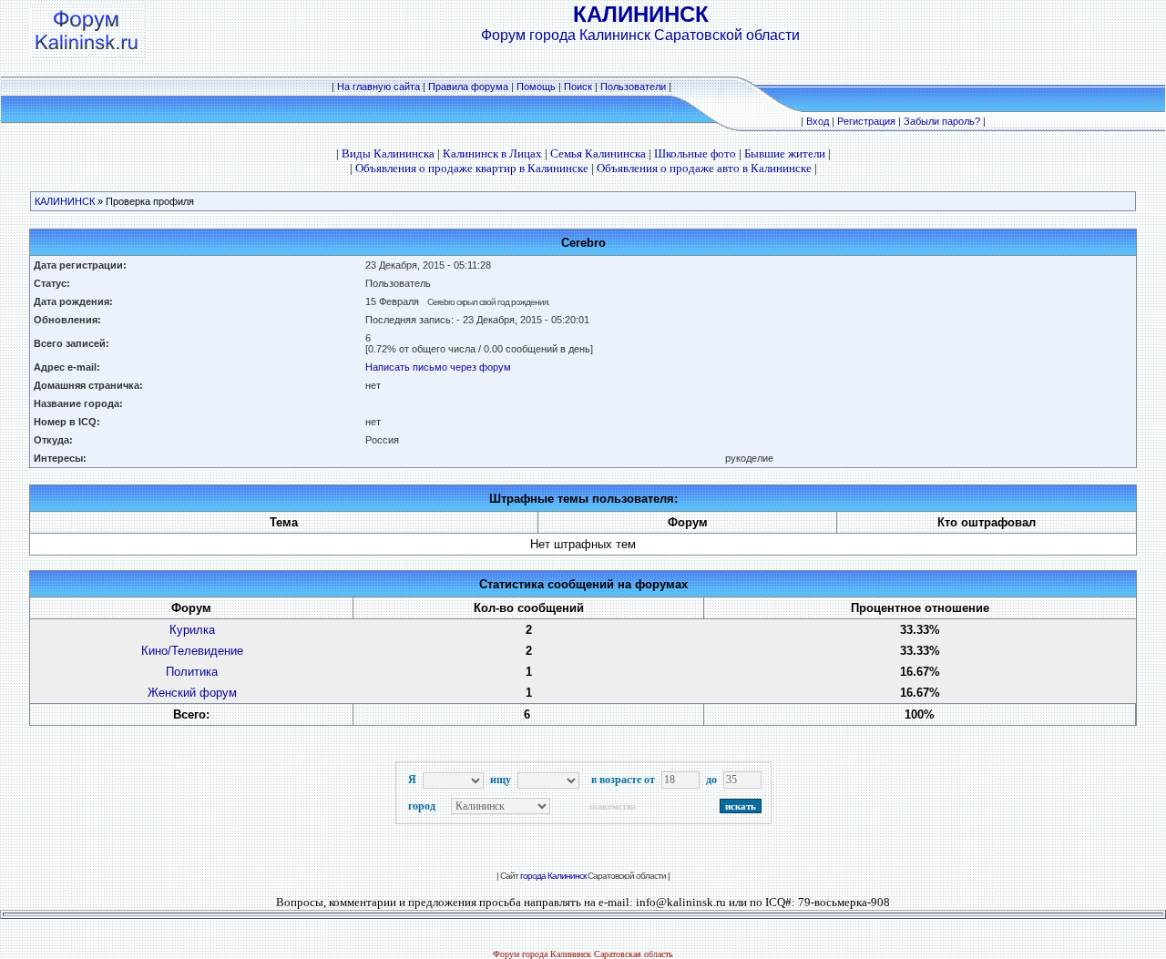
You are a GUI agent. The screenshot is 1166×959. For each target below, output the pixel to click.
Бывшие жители (784, 153)
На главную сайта (380, 86)
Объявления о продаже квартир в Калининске (471, 168)
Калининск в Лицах (492, 153)
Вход (817, 121)
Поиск (578, 86)
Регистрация (866, 121)
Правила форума (468, 86)
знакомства (612, 806)
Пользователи (633, 86)
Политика (192, 671)
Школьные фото (695, 153)
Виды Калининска (388, 153)
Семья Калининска (598, 153)
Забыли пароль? (942, 121)
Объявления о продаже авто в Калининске (704, 168)
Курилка (192, 630)
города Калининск (553, 876)
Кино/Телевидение (192, 651)
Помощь (536, 86)
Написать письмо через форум (438, 367)
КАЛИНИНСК (65, 201)
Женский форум (192, 692)
